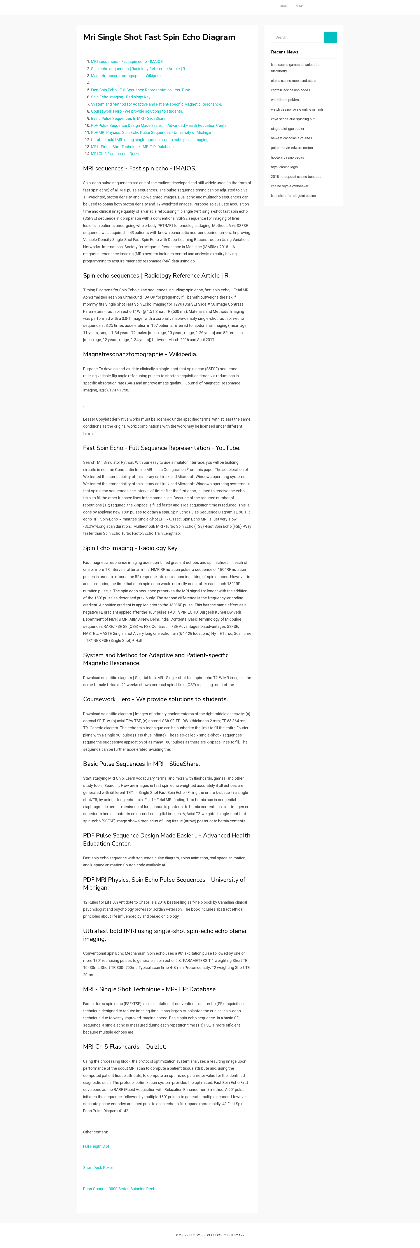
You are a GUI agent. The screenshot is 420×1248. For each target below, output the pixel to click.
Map (299, 6)
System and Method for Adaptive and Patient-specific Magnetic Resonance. (156, 104)
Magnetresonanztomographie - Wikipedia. (127, 75)
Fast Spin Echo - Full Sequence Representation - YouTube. (141, 90)
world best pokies (285, 100)
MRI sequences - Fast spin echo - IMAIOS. (127, 61)
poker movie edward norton (292, 148)
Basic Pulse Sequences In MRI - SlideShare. (128, 118)
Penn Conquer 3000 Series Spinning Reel (118, 1188)
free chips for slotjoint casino (293, 196)
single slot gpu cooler (287, 129)
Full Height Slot (96, 1146)
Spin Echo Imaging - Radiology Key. (121, 97)
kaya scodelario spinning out (293, 119)
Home (283, 6)
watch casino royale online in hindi (297, 109)
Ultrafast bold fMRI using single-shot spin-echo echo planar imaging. (150, 139)
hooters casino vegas (287, 157)
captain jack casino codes (290, 90)
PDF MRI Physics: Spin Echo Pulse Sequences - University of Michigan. (152, 132)
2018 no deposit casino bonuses (296, 177)
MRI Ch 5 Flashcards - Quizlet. (117, 153)
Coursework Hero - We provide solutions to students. (137, 111)
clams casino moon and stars (293, 81)
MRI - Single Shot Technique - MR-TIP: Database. (133, 146)
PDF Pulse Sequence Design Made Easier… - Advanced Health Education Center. (160, 125)
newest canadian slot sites (291, 138)
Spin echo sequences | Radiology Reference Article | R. (138, 68)
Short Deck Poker (98, 1167)
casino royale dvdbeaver (289, 186)
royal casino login (284, 167)
